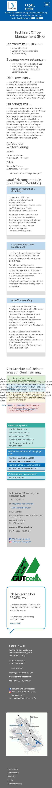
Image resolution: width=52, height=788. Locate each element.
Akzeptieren (7, 405)
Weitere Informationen (26, 409)
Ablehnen (20, 405)
